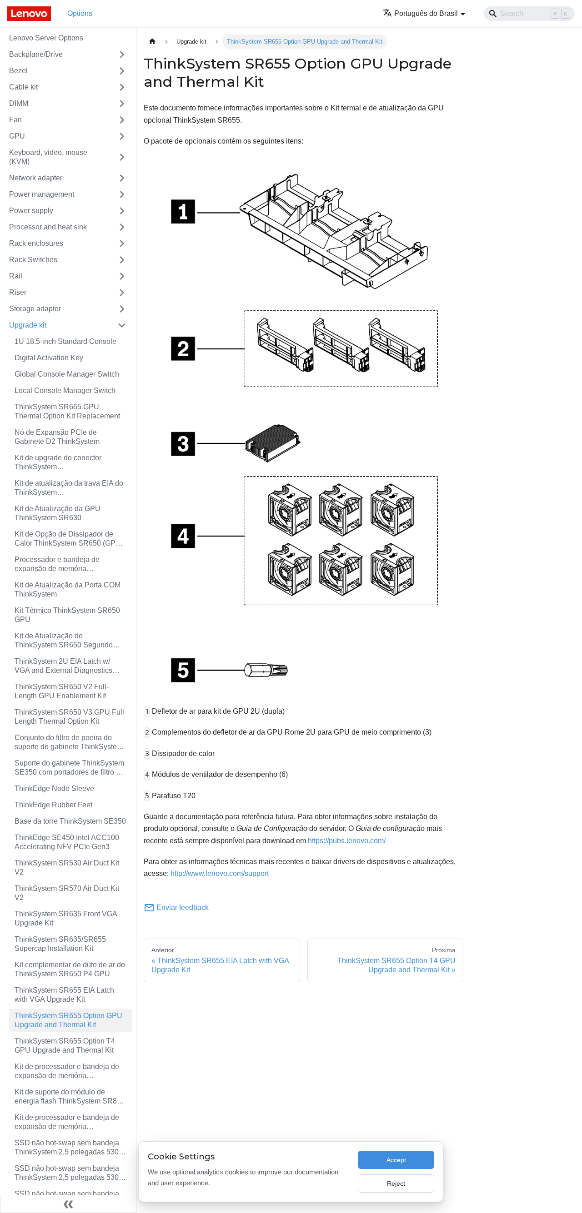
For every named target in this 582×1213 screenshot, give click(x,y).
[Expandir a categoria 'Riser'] (122, 292)
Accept (396, 1159)
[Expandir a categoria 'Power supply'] (122, 211)
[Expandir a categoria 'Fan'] (122, 120)
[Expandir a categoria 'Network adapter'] (122, 178)
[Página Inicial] (152, 42)
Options (79, 13)
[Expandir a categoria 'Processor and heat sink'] (122, 227)
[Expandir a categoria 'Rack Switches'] (122, 260)
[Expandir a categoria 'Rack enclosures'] (122, 243)
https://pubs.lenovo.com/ (347, 841)
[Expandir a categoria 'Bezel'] (122, 71)
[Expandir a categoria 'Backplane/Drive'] (122, 54)
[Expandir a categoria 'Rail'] (122, 276)
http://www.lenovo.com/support (220, 873)
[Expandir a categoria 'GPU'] (122, 136)
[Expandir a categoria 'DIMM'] (122, 103)
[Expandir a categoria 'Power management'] (122, 194)
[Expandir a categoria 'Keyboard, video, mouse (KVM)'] (122, 157)
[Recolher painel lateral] (68, 1204)
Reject (396, 1183)
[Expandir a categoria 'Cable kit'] (122, 87)
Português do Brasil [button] (426, 13)
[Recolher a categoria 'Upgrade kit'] (122, 325)
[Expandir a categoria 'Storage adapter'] (122, 309)
